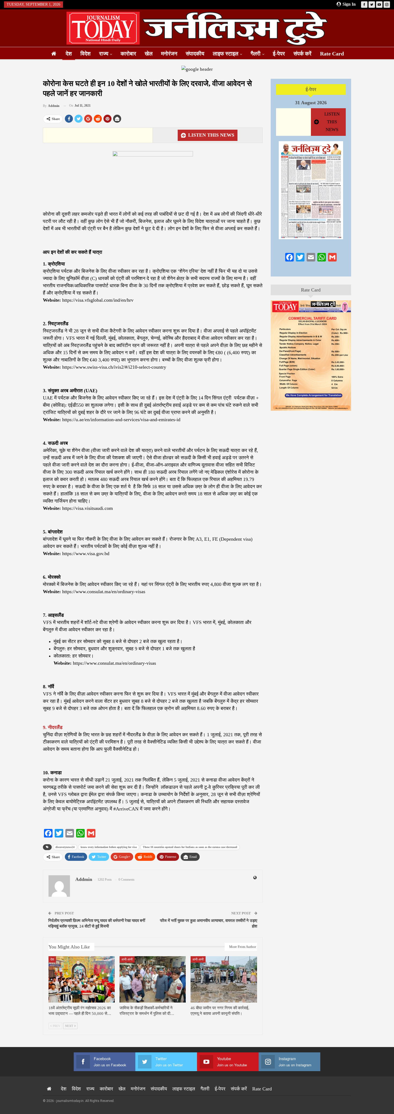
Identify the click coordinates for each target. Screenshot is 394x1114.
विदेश (85, 54)
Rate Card (332, 54)
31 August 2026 (311, 102)
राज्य (103, 54)
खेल (149, 54)
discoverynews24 (65, 847)
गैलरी (256, 54)
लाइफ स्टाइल (225, 54)
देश (69, 54)
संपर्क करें (302, 54)
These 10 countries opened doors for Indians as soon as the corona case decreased (190, 847)
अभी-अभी (127, 959)
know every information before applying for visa (109, 847)
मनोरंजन (169, 54)
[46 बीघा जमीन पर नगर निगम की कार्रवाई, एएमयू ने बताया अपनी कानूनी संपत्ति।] (224, 979)
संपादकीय (195, 54)
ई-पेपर (279, 54)
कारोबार (128, 54)
